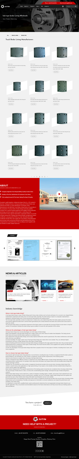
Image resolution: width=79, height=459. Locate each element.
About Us (26, 6)
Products (32, 6)
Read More (11, 298)
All (8, 35)
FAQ (42, 6)
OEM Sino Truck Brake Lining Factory (19, 207)
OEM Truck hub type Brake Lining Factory (42, 456)
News (37, 6)
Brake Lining (15, 35)
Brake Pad (23, 35)
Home (21, 6)
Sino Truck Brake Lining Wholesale (27, 218)
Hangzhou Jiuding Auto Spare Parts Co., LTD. (19, 202)
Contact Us (46, 6)
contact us (47, 403)
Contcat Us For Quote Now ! (39, 427)
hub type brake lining (17, 313)
